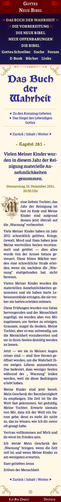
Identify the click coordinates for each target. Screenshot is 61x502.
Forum (53, 51)
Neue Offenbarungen (30, 38)
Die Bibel (30, 45)
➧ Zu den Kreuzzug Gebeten (30, 113)
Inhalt (30, 133)
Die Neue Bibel (30, 32)
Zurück (16, 133)
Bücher (32, 58)
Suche (39, 51)
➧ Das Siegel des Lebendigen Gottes (30, 120)
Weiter (45, 133)
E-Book (16, 58)
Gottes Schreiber (16, 51)
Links (46, 58)
